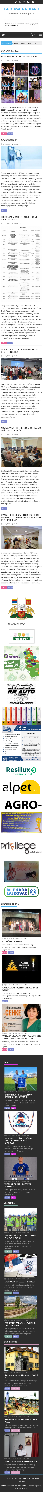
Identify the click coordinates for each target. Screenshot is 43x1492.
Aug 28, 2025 (10, 1279)
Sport (13, 1108)
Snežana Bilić (18, 60)
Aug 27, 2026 (7, 985)
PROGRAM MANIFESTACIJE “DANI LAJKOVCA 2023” (19, 218)
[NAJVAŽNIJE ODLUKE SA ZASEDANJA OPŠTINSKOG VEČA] (21, 452)
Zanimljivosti (15, 1388)
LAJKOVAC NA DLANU (21, 9)
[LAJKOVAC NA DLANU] (3, 34)
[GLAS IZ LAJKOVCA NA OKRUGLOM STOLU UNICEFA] (21, 369)
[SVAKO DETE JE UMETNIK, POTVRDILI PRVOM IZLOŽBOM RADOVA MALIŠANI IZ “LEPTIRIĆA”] (21, 537)
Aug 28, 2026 (7, 939)
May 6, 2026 (10, 1458)
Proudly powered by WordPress (13, 1485)
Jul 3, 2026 (9, 1372)
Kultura (4, 134)
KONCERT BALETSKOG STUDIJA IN (19, 56)
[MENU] (40, 34)
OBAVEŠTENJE (9, 140)
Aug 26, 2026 (7, 1033)
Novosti (10, 134)
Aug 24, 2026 (10, 1092)
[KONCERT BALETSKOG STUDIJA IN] (21, 83)
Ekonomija (8, 1251)
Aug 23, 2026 (10, 1181)
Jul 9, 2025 (9, 1320)
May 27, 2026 (10, 1417)
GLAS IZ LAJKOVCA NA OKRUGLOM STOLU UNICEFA (20, 350)
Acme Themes (22, 1488)
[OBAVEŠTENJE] (21, 157)
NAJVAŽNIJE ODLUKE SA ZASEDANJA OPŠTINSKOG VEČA (21, 429)
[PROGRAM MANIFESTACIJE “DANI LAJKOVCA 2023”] (21, 264)
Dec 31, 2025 (10, 1233)
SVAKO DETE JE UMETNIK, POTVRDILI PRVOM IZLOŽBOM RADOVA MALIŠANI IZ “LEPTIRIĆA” (21, 517)
